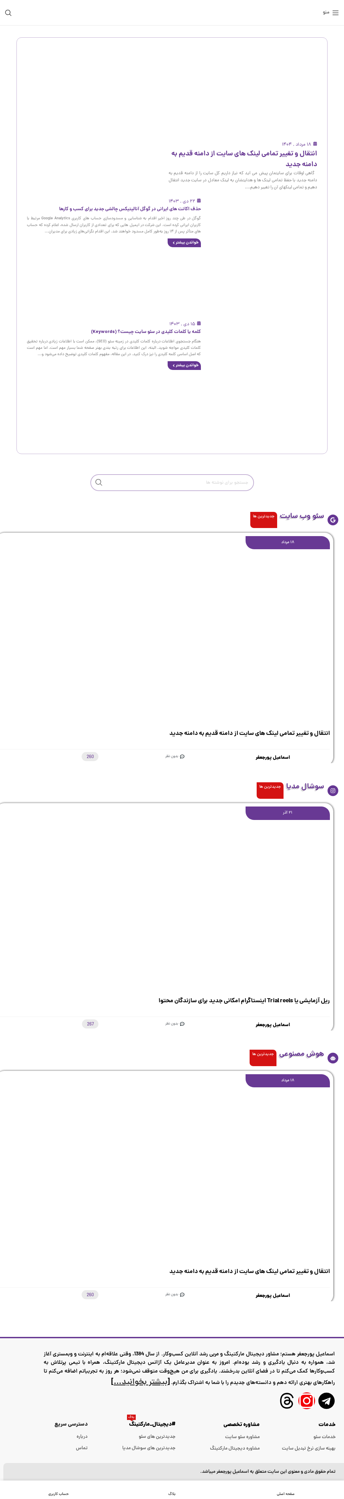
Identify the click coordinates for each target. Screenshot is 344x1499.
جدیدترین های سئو (157, 1436)
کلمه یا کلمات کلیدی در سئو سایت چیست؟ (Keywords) (146, 332)
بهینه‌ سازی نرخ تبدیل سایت (309, 1448)
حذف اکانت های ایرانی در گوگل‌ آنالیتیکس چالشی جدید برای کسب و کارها (130, 209)
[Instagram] (306, 1400)
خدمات (327, 1425)
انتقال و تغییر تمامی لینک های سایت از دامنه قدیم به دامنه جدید (249, 734)
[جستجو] (8, 13)
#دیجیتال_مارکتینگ (151, 1424)
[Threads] (286, 1400)
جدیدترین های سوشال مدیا (148, 1448)
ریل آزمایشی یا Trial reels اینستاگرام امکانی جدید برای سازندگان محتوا (244, 1001)
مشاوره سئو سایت (242, 1437)
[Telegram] (326, 1400)
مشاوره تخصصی (241, 1425)
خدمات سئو (324, 1437)
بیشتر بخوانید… (141, 1382)
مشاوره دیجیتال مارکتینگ (235, 1448)
